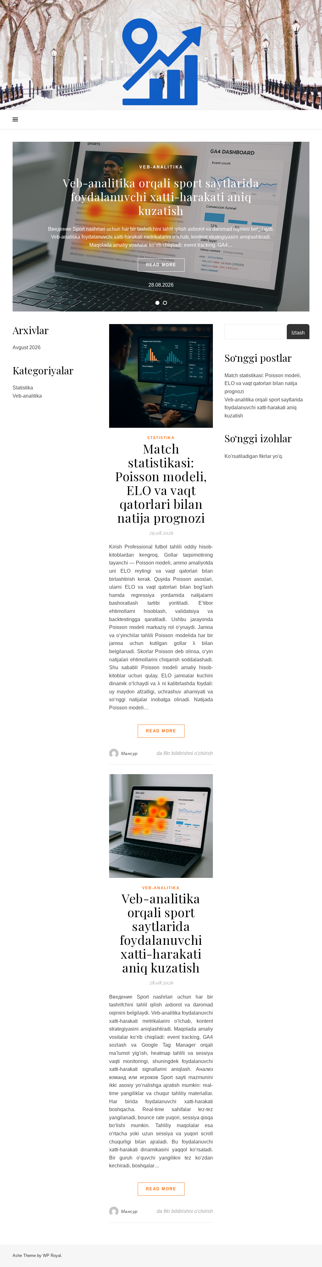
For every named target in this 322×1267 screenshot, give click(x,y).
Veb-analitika (161, 167)
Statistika (23, 387)
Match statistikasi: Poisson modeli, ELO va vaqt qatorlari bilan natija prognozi (161, 483)
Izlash (298, 332)
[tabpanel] (161, 226)
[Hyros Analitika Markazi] (161, 63)
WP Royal (52, 1255)
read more (161, 264)
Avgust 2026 (27, 347)
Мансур (129, 753)
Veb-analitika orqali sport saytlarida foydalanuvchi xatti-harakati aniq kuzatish (161, 196)
